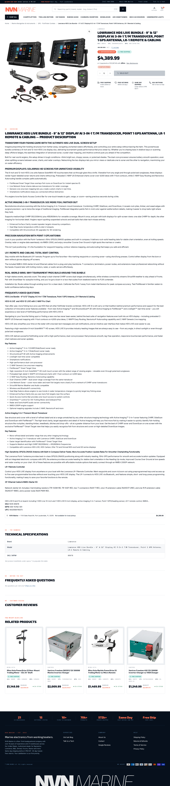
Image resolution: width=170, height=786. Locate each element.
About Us (101, 737)
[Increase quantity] (110, 73)
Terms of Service (140, 745)
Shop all (13, 17)
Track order (143, 2)
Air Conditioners (120, 17)
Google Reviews (104, 745)
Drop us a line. (30, 586)
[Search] (123, 9)
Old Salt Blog (68, 737)
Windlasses (105, 17)
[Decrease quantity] (100, 73)
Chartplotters (30, 17)
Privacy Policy (139, 749)
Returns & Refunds (141, 741)
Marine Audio (73, 17)
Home (7, 23)
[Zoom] (89, 32)
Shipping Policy (139, 737)
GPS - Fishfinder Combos (46, 23)
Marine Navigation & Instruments (23, 23)
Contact (101, 741)
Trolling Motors (46, 17)
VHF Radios (60, 17)
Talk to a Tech (68, 741)
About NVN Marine (126, 2)
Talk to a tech (159, 2)
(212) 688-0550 (108, 2)
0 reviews (115, 47)
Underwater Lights (155, 17)
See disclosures (132, 63)
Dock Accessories (137, 17)
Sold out (124, 73)
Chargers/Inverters (89, 17)
